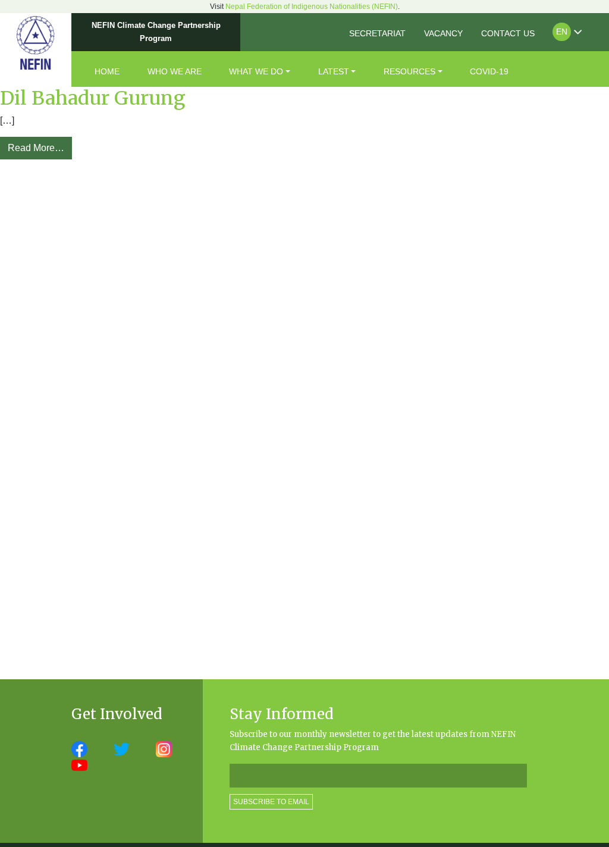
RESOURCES (409, 71)
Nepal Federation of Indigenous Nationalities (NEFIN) (311, 6)
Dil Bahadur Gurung (93, 98)
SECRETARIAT (377, 33)
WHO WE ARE (174, 71)
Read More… (36, 148)
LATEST (333, 71)
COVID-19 (489, 71)
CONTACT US (508, 33)
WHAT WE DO (256, 71)
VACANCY (443, 33)
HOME (107, 71)
